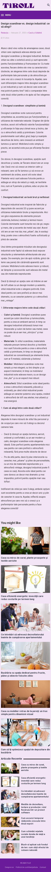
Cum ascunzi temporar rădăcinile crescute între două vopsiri (33, 821)
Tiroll (29, 863)
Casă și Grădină (35, 33)
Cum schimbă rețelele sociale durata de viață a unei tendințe (33, 834)
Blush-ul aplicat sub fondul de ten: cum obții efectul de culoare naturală (35, 847)
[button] (6, 15)
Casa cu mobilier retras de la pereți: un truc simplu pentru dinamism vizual (24, 713)
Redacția (4, 33)
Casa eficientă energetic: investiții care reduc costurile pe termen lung (22, 598)
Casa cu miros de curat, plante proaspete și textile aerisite (34, 768)
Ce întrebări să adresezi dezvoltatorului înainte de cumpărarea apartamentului (22, 636)
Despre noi (9, 867)
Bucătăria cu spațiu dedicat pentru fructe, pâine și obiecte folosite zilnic (23, 674)
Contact (43, 867)
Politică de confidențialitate (27, 867)
